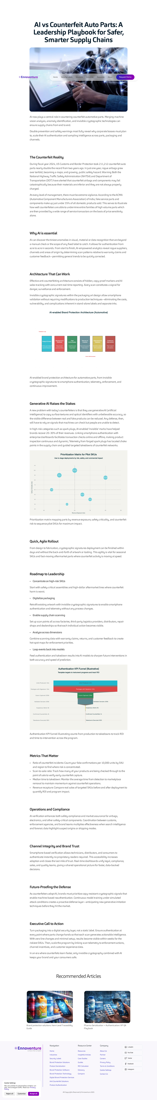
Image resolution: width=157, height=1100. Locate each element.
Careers (103, 1059)
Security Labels (55, 1059)
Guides (80, 1062)
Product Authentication (58, 1085)
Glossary (81, 1070)
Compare (81, 1074)
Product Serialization (57, 1066)
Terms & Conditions (107, 1066)
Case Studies (82, 1059)
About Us (103, 1051)
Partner (103, 1055)
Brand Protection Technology (60, 1074)
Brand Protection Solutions (60, 1062)
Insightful (81, 1055)
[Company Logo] (28, 77)
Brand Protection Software (59, 1070)
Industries (53, 1055)
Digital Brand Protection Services (62, 1077)
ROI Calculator (83, 1066)
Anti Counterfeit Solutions (59, 1081)
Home (52, 1051)
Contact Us (104, 1074)
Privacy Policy (105, 1062)
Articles (88, 1055)
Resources (81, 1051)
